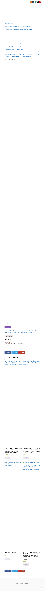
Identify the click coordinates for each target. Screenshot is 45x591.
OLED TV (11, 330)
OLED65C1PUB (16, 332)
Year (33, 332)
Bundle (27, 330)
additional (18, 330)
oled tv (11, 332)
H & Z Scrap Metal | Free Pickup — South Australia (14, 49)
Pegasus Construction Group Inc (11, 32)
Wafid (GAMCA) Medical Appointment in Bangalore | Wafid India (17, 46)
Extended (37, 330)
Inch (5, 332)
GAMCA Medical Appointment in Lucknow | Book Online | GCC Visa (17, 43)
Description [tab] (9, 336)
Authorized (23, 330)
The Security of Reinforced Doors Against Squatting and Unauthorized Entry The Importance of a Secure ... (25, 35)
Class (30, 330)
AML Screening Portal (9, 23)
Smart (21, 332)
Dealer (33, 330)
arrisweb (6, 59)
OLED (8, 332)
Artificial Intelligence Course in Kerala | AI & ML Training (15, 38)
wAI (27, 332)
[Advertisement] (22, 12)
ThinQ (24, 332)
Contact (21, 583)
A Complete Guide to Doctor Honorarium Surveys (14, 40)
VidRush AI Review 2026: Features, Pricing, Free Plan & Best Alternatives (18, 26)
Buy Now (8, 327)
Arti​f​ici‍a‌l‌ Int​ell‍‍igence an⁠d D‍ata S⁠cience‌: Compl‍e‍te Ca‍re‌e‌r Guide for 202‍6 (18, 29)
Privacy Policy (26, 583)
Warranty (30, 332)
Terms (17, 583)
